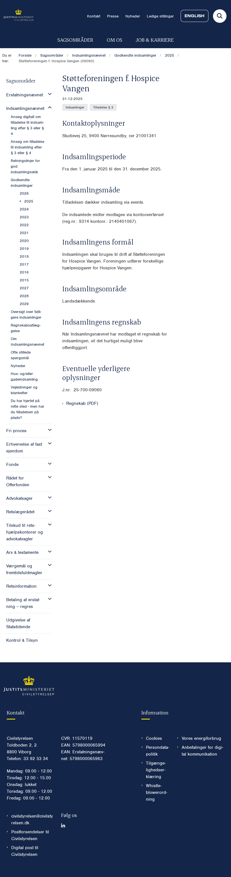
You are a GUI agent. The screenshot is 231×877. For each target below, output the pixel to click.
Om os (114, 39)
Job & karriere (155, 39)
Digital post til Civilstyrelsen (24, 851)
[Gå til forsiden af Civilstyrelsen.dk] (17, 16)
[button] (48, 94)
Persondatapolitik (157, 751)
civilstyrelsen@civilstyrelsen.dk (32, 819)
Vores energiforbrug (201, 738)
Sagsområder (75, 39)
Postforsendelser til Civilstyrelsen (30, 835)
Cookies (154, 738)
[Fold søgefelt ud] (219, 16)
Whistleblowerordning (156, 792)
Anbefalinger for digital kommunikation (202, 751)
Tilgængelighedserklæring (156, 770)
